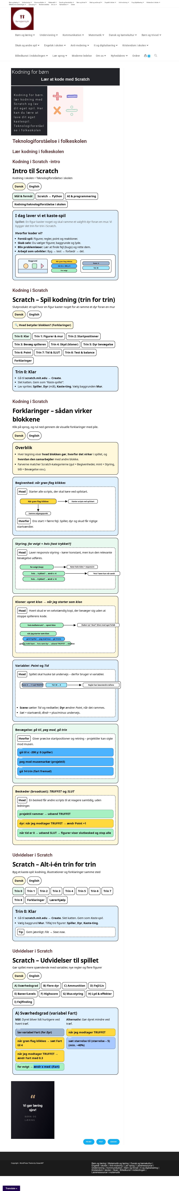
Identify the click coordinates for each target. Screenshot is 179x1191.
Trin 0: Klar (21, 336)
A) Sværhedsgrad (26, 985)
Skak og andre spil (95, 2)
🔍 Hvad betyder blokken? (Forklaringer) (43, 325)
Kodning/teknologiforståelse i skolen (40, 204)
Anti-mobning (123, 2)
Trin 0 (18, 891)
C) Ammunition (74, 985)
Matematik (52, 2)
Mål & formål (23, 196)
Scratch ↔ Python (49, 196)
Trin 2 (44, 891)
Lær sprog (32, 4)
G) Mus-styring (73, 994)
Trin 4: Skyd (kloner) (64, 344)
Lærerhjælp (58, 900)
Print (89, 1142)
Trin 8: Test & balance (80, 352)
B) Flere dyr (51, 985)
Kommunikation (39, 2)
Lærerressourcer (145, 1165)
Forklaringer (23, 360)
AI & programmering (81, 196)
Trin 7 (107, 891)
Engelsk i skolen (110, 2)
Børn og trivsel (81, 2)
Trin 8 (18, 900)
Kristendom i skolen (153, 2)
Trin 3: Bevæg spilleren (30, 344)
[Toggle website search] (155, 56)
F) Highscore (49, 994)
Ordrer (73, 4)
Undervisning (26, 2)
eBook (113, 1142)
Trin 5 (82, 891)
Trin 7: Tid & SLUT (48, 352)
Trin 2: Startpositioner (83, 336)
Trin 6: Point (22, 352)
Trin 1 (31, 891)
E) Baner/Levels (25, 994)
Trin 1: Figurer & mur (48, 336)
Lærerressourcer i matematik (106, 1172)
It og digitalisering (137, 2)
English (34, 186)
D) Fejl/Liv (97, 985)
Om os (53, 4)
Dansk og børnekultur (65, 2)
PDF (101, 1142)
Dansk (19, 186)
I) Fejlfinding (23, 1002)
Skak (115, 1170)
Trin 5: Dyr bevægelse (98, 344)
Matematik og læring (118, 1163)
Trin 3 (56, 891)
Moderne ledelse (44, 4)
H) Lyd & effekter (100, 994)
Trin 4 (69, 891)
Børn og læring (13, 2)
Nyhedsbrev (63, 4)
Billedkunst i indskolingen (16, 4)
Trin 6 (94, 891)
